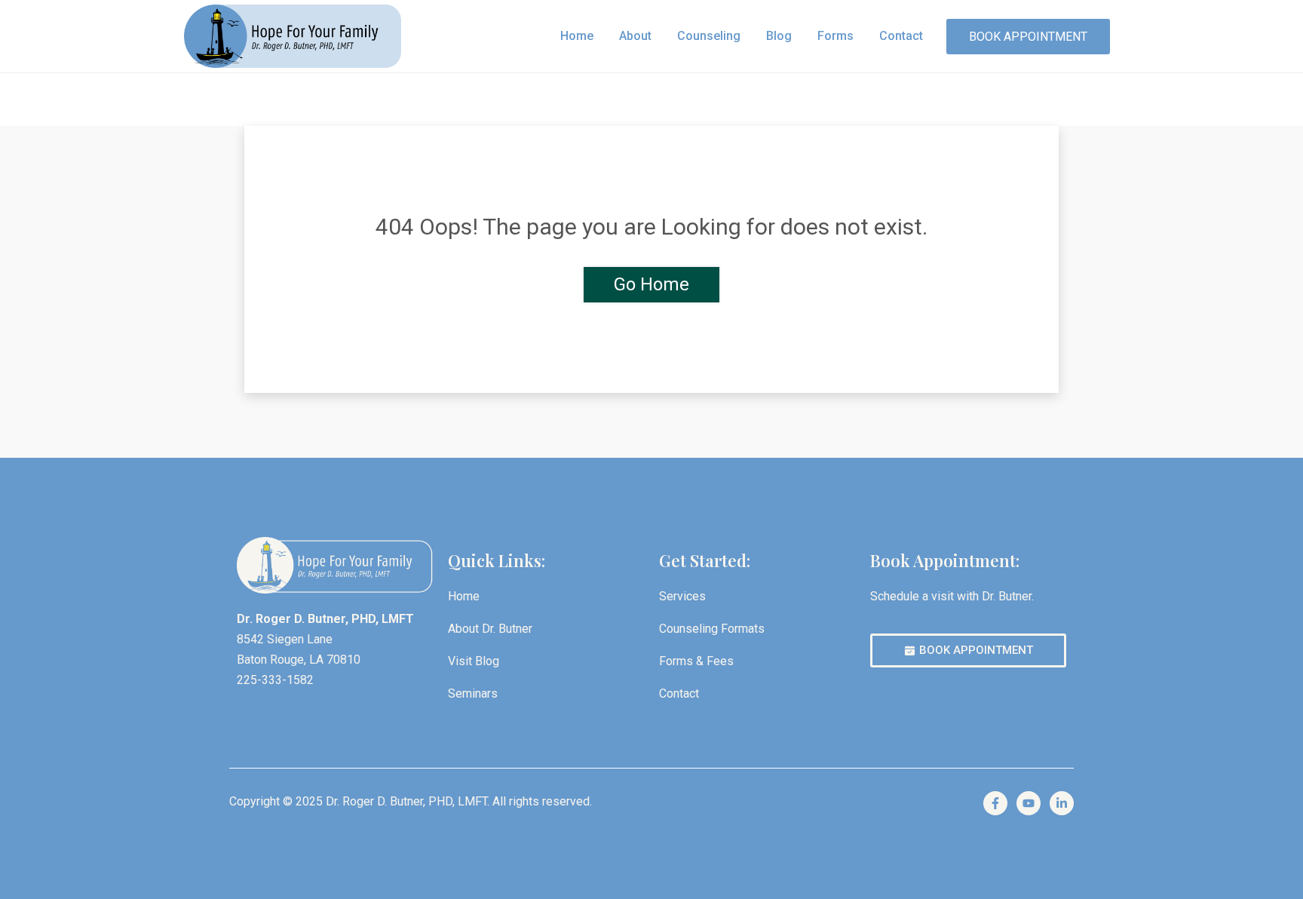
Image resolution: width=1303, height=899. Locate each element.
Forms (835, 36)
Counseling (708, 36)
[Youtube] (1028, 803)
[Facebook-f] (995, 803)
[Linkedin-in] (1062, 803)
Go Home (651, 284)
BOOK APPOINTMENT (1028, 36)
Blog (779, 36)
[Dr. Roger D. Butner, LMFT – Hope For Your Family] (292, 36)
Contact (901, 36)
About (635, 36)
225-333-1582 (275, 680)
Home (576, 36)
